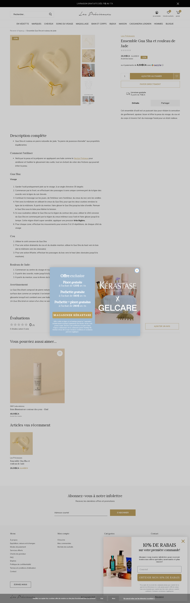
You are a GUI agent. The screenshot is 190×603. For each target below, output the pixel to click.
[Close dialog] (137, 270)
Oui (101, 598)
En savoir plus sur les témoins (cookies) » (139, 598)
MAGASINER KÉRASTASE (72, 315)
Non (113, 598)
